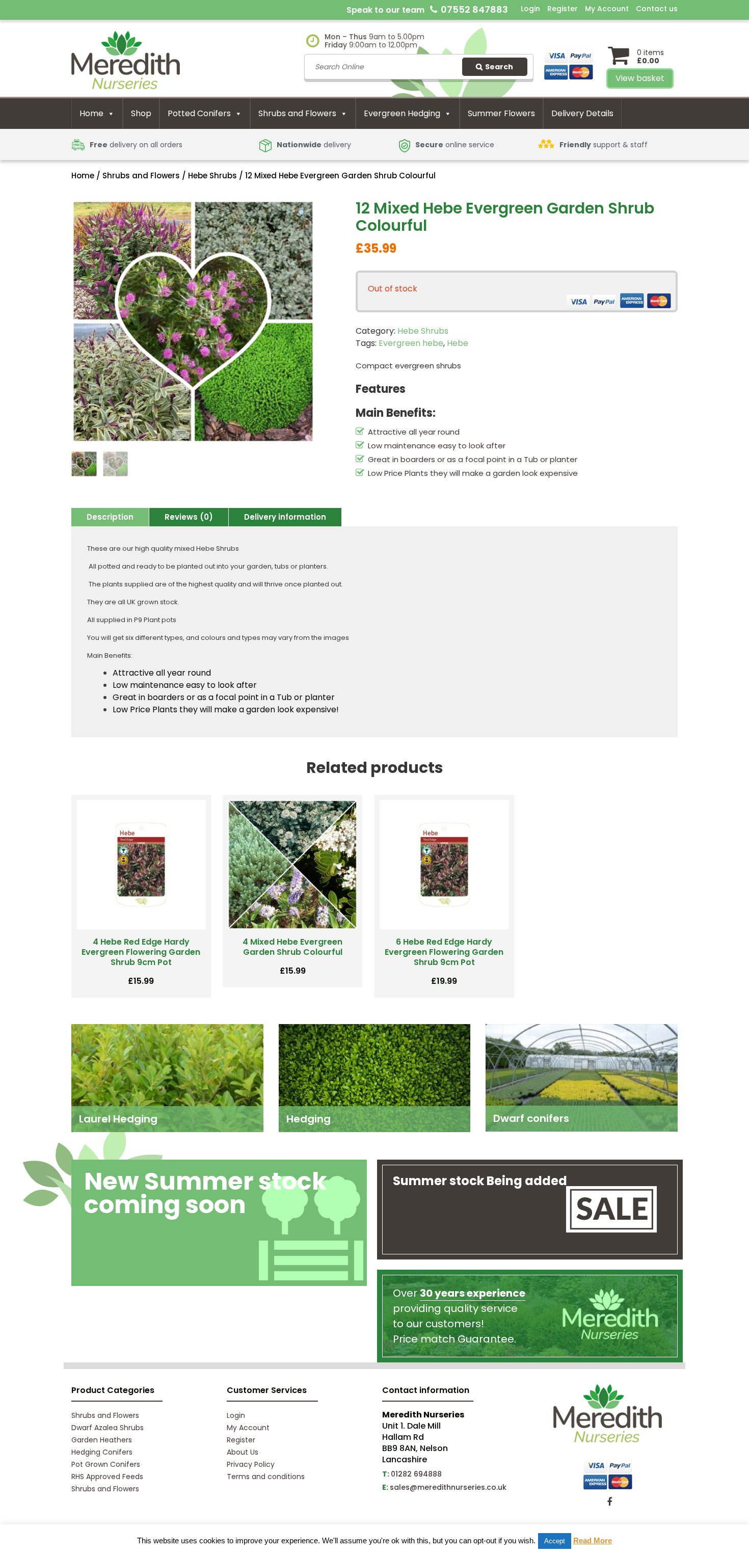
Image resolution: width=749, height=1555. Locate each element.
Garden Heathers (101, 1439)
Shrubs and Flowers (297, 113)
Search (499, 67)
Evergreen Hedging (402, 113)
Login (530, 9)
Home (91, 113)
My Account (607, 9)
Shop (141, 113)
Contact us (657, 9)
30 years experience (472, 1293)
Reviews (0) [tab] (189, 517)
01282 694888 (416, 1474)
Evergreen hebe (411, 343)
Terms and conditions (266, 1476)
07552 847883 (474, 9)
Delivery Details (582, 113)
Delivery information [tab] (285, 517)
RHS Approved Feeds (107, 1476)
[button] (302, 214)
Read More (592, 1540)
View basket (640, 78)
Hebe (457, 343)
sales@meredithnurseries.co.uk (448, 1487)
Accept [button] (554, 1541)
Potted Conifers (199, 113)
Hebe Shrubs (212, 175)
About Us (242, 1452)
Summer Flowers (501, 113)
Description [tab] (110, 517)
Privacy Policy (251, 1464)
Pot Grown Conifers (105, 1464)
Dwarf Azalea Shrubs (107, 1427)
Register (562, 9)
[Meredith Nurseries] (125, 59)
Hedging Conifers (101, 1452)
